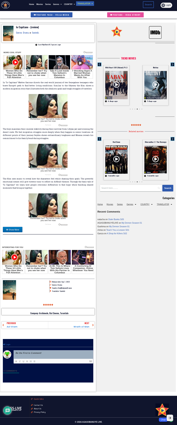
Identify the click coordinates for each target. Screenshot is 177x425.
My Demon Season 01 (132, 223)
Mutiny (155, 67)
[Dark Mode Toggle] (170, 418)
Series (48, 4)
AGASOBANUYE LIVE (14, 410)
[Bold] (16, 361)
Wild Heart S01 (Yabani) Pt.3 (116, 67)
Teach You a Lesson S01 (117, 230)
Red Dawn (116, 142)
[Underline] (23, 361)
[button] (57, 4)
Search (148, 4)
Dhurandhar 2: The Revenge (155, 142)
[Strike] (27, 361)
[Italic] (20, 361)
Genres (56, 4)
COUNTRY (68, 4)
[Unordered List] (34, 361)
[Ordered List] (31, 361)
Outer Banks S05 (116, 219)
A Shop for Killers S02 (117, 233)
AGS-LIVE (15, 408)
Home (31, 4)
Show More (14, 229)
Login (7, 344)
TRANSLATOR (83, 3)
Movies (39, 4)
